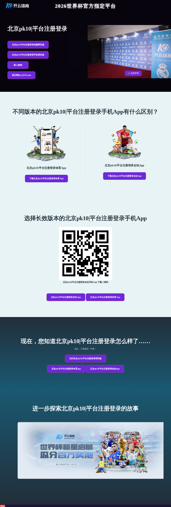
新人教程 (18, 65)
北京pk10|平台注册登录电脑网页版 (28, 45)
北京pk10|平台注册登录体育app (66, 369)
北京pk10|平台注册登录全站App (66, 297)
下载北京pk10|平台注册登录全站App (124, 176)
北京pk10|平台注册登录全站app (105, 369)
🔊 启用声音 (133, 73)
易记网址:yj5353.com (21, 75)
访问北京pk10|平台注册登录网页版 (85, 358)
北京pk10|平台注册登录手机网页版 (28, 55)
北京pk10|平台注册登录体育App (105, 297)
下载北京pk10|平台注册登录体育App (46, 178)
